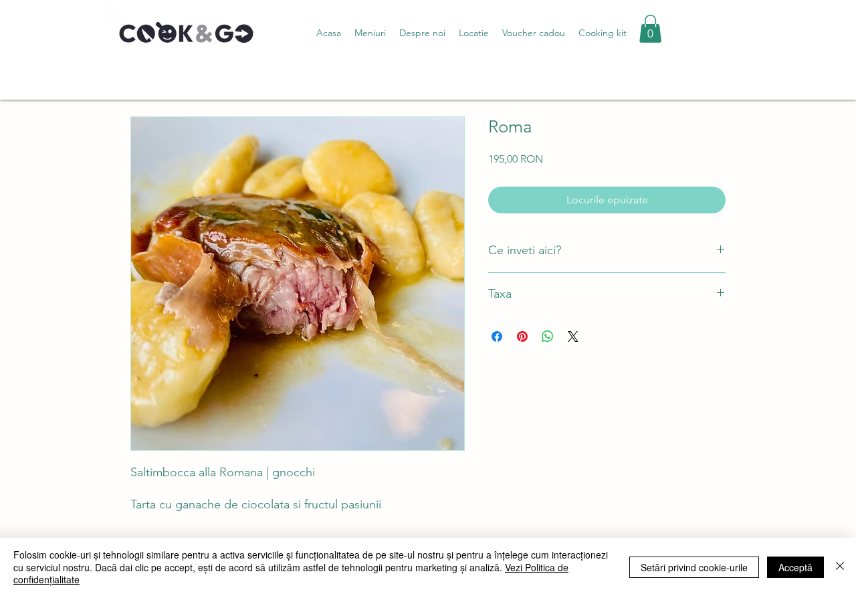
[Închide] (840, 567)
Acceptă (795, 567)
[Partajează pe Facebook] (497, 336)
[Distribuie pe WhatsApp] (548, 336)
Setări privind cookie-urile (694, 567)
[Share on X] (573, 336)
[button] (370, 33)
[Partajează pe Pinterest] (522, 336)
